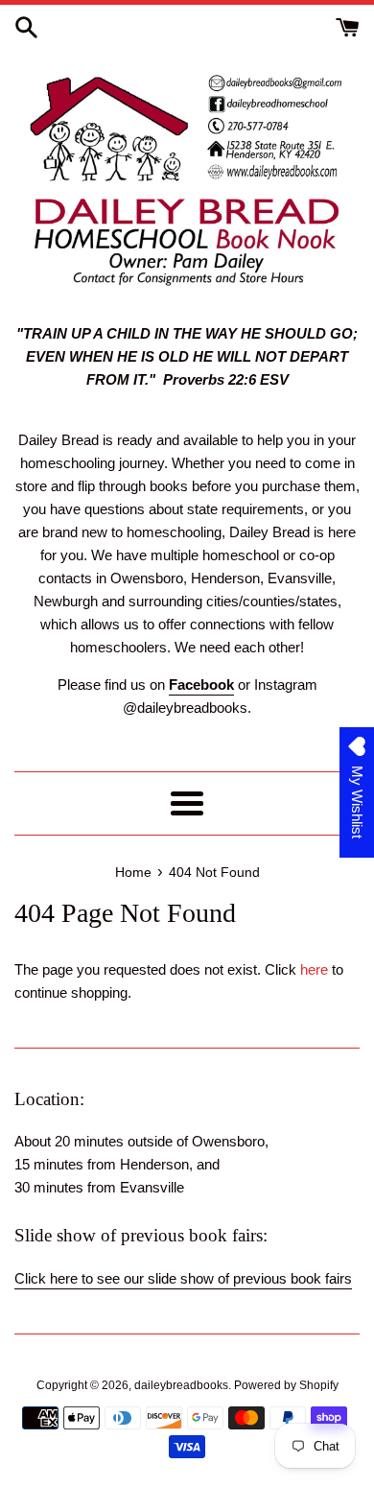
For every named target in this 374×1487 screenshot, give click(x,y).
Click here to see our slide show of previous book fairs (183, 1278)
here (314, 969)
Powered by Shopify (286, 1385)
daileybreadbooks (181, 1385)
